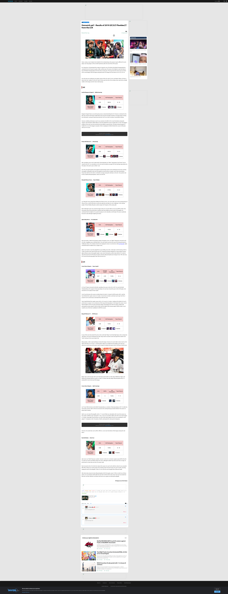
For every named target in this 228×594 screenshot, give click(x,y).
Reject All (217, 589)
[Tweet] (95, 35)
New (88, 503)
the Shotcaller (121, 243)
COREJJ (104, 490)
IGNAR (122, 490)
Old (90, 503)
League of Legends (84, 493)
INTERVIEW (21, 1)
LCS (125, 490)
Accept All (217, 591)
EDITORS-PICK (86, 490)
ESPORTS (90, 490)
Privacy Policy (119, 582)
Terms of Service (112, 582)
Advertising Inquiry (127, 582)
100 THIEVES (98, 490)
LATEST (15, 1)
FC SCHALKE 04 (114, 490)
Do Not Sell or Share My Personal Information (118, 586)
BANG (101, 490)
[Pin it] (109, 35)
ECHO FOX (110, 490)
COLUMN (25, 1)
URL (114, 35)
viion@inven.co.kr (92, 497)
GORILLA (119, 490)
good (83, 505)
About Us (98, 582)
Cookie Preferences (108, 134)
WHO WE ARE (10, 1)
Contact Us (105, 582)
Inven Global (4, 1)
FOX (116, 490)
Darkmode (216, 1)
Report (125, 511)
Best (85, 503)
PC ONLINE (93, 490)
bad (83, 508)
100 (95, 490)
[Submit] (104, 35)
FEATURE (30, 1)
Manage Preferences (25, 592)
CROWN (107, 490)
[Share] (100, 35)
